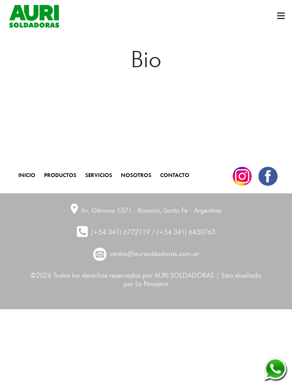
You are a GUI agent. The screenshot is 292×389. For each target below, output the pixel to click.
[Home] (33, 16)
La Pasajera (151, 284)
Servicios (98, 174)
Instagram (242, 176)
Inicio (26, 174)
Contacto (174, 174)
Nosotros (136, 174)
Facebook (268, 176)
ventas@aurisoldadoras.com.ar (154, 254)
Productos (60, 174)
